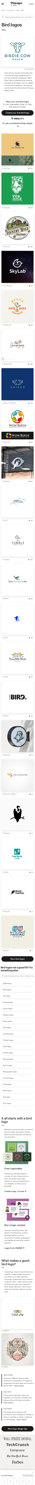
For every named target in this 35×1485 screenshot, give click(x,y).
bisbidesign (7, 481)
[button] (33, 1472)
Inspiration (10, 10)
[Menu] (2, 4)
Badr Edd (6, 911)
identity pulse (7, 325)
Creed (5, 520)
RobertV (6, 950)
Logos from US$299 (13, 1248)
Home (3, 10)
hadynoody (7, 207)
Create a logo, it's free (14, 1191)
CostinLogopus (8, 285)
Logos (18, 10)
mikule (6, 677)
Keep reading (19, 1386)
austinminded (30, 69)
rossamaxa (7, 559)
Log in (31, 4)
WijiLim (6, 716)
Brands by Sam (8, 364)
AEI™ (6, 637)
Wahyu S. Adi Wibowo (10, 403)
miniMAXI (6, 1330)
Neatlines (5, 1367)
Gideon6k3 (7, 442)
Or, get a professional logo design (18, 123)
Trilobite (6, 598)
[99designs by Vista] (16, 4)
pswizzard (6, 246)
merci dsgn (7, 168)
